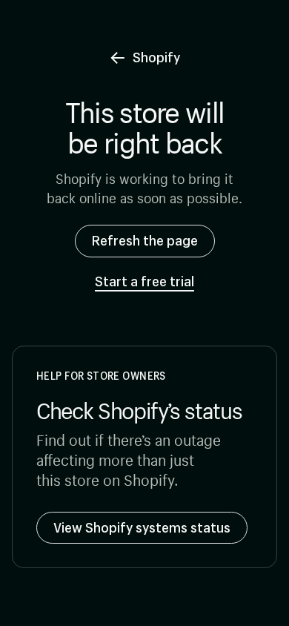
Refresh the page (145, 240)
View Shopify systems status (141, 527)
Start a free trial (144, 282)
